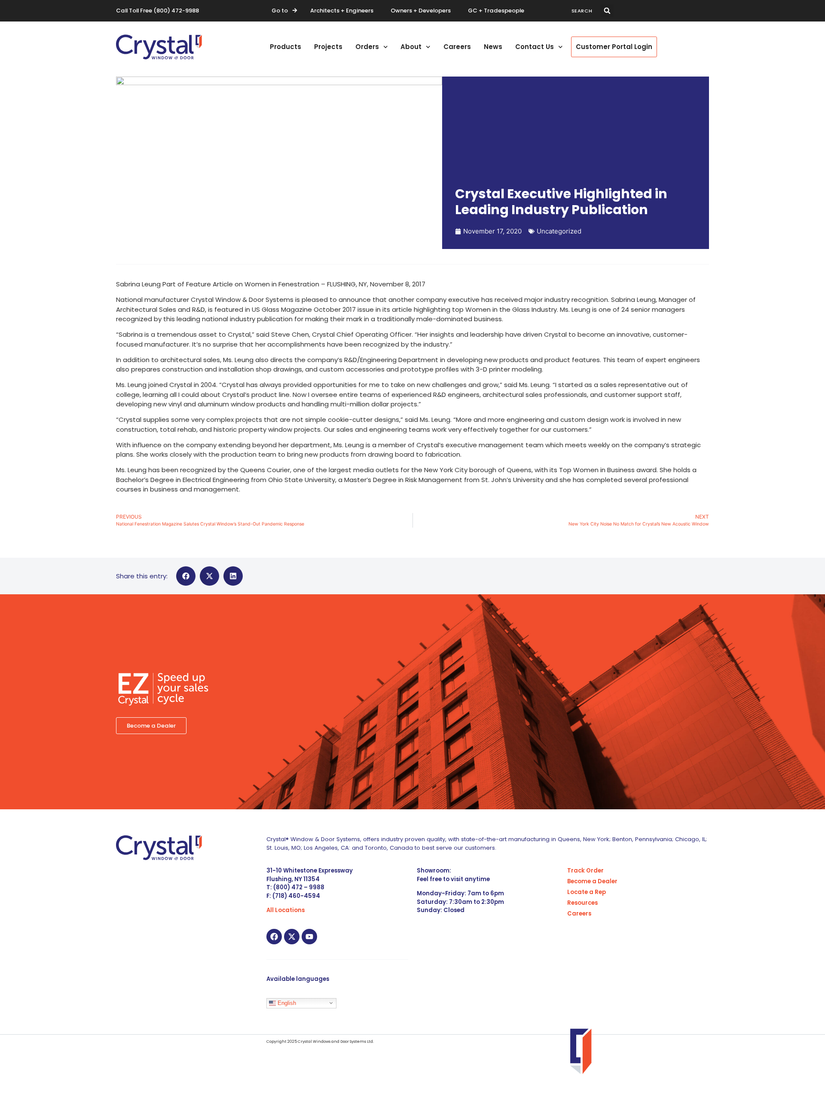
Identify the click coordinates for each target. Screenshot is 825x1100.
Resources (582, 903)
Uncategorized (559, 231)
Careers (457, 46)
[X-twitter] (291, 936)
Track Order (585, 870)
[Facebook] (274, 936)
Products (285, 46)
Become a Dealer (592, 881)
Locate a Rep (586, 892)
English (286, 1002)
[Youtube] (309, 936)
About (411, 46)
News (493, 46)
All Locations (285, 910)
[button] (607, 10)
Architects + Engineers (341, 10)
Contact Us (534, 46)
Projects (328, 46)
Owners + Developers (421, 10)
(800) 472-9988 (176, 10)
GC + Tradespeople (496, 10)
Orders (367, 46)
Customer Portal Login (614, 46)
